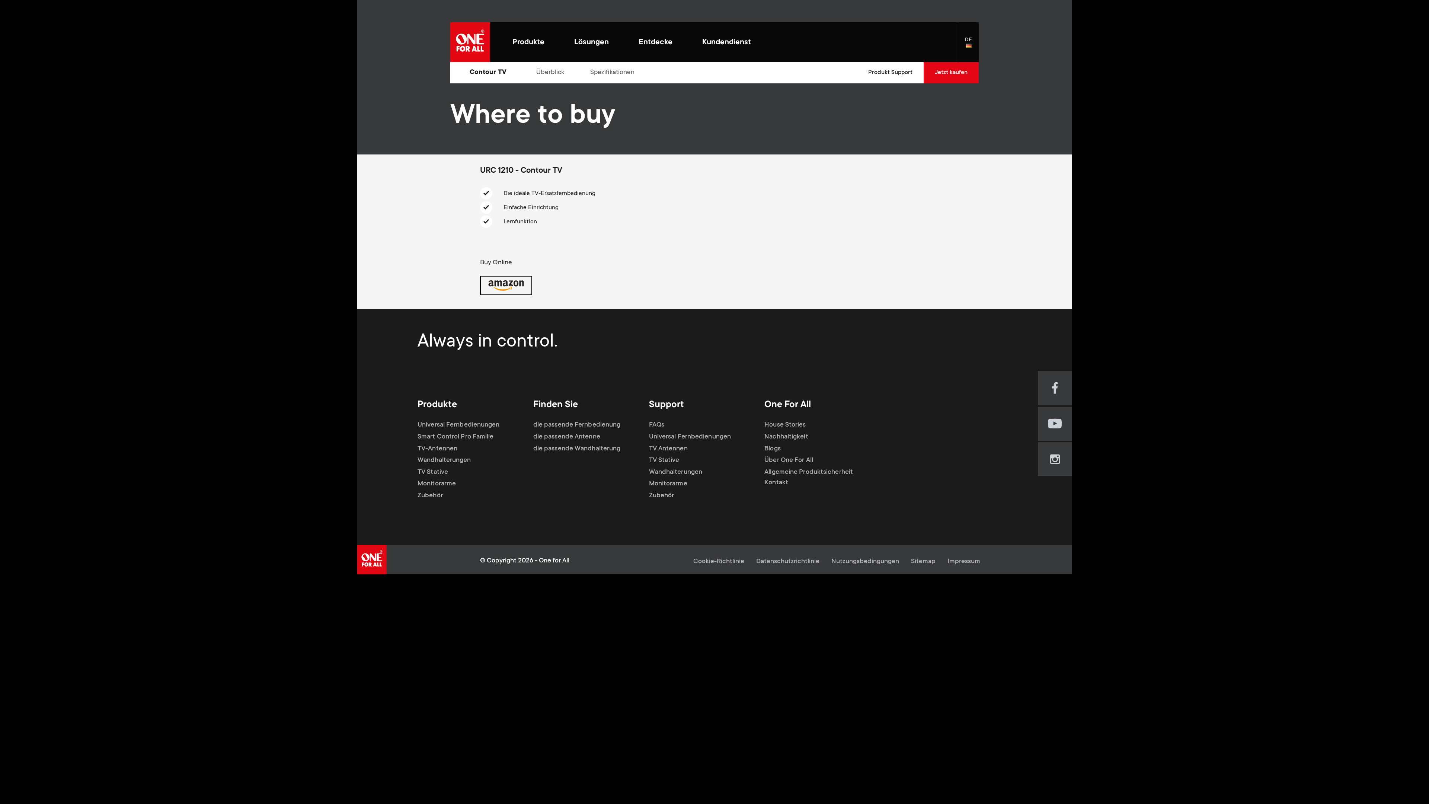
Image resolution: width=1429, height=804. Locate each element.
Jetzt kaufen (951, 72)
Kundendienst (726, 42)
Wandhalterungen (444, 460)
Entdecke (655, 42)
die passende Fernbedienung (577, 425)
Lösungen (591, 42)
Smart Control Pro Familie (456, 437)
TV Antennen (668, 449)
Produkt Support (890, 72)
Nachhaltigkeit (786, 437)
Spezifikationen (612, 72)
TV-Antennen (437, 449)
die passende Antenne (566, 437)
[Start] (470, 42)
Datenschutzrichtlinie (787, 561)
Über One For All (788, 460)
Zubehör (430, 496)
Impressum (963, 561)
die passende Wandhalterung (577, 449)
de (972, 46)
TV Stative (433, 472)
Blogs (772, 449)
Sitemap (923, 561)
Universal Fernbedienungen (459, 425)
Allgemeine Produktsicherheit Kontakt (808, 477)
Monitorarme (437, 484)
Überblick (550, 72)
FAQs (656, 425)
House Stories (785, 425)
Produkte (528, 42)
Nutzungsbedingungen (865, 561)
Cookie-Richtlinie (718, 561)
